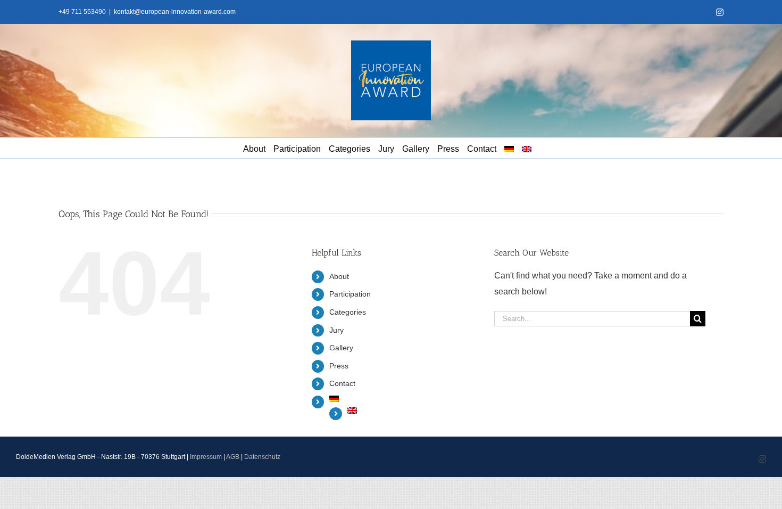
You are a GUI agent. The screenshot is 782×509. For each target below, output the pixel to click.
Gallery (341, 347)
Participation (350, 294)
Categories (347, 312)
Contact (342, 383)
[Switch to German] (509, 148)
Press (338, 366)
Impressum (206, 457)
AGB (232, 457)
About (339, 276)
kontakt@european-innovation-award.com (175, 11)
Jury (336, 330)
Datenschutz (262, 457)
